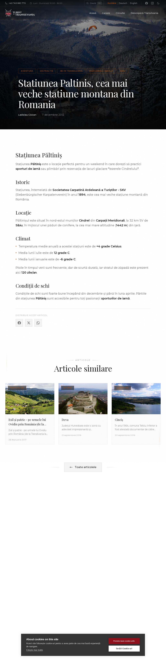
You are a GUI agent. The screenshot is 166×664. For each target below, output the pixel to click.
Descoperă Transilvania (144, 13)
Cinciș (119, 420)
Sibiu (122, 71)
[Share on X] (28, 323)
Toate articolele (85, 467)
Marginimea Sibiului (101, 71)
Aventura (27, 71)
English (133, 3)
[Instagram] (152, 3)
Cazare (106, 13)
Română (112, 3)
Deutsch (123, 3)
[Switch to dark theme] (158, 3)
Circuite (120, 13)
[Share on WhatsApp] (38, 323)
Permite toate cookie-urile (124, 641)
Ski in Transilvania (71, 71)
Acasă (92, 13)
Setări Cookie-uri (124, 649)
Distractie (46, 71)
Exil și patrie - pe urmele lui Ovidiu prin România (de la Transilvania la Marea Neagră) (28, 424)
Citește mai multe (34, 650)
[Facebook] (146, 3)
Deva (65, 420)
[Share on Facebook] (19, 323)
